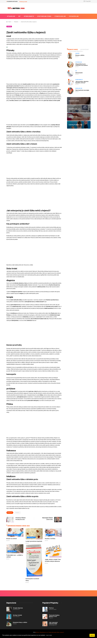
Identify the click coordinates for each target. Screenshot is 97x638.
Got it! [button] (92, 635)
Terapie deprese (18, 608)
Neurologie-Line (78, 88)
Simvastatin (79, 72)
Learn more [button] (49, 635)
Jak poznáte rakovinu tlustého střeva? (81, 82)
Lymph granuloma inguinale (34, 541)
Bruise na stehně (11, 538)
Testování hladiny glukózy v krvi (54, 615)
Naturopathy (30, 574)
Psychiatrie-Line (74, 16)
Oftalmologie (11, 16)
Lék (76, 70)
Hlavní (9, 21)
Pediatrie (16, 21)
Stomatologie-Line (60, 16)
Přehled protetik (23, 1)
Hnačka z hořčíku (50, 538)
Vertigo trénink (17, 615)
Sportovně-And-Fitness (44, 16)
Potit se (51, 608)
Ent (19, 16)
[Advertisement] (34, 71)
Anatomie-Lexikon (12, 551)
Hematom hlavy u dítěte (20, 622)
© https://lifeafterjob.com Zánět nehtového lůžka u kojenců (50, 632)
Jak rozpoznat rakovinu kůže (53, 622)
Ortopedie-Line (78, 62)
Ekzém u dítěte (79, 55)
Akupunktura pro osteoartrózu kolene (81, 64)
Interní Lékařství (29, 16)
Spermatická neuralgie (82, 90)
